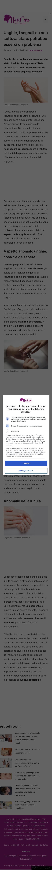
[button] (26, 431)
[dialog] (26, 435)
